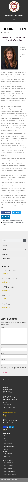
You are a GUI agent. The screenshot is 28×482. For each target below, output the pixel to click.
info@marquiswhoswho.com (9, 412)
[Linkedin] (13, 427)
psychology (6, 222)
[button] (14, 19)
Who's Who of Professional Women (14, 15)
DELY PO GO (6, 304)
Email (2, 353)
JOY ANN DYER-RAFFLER (10, 279)
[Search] (24, 240)
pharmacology (18, 220)
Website (3, 359)
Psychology (18, 40)
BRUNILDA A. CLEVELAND (11, 270)
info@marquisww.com (8, 415)
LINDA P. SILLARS (8, 287)
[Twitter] (10, 427)
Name (3, 347)
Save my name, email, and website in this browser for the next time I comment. (13, 368)
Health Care (20, 37)
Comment (3, 327)
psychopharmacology (14, 222)
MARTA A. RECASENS (9, 296)
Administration (9, 37)
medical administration (9, 220)
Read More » (6, 274)
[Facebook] (7, 427)
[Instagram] (4, 427)
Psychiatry (9, 40)
